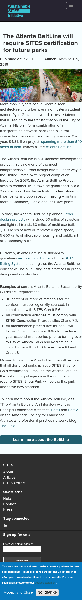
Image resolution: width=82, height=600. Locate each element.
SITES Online (14, 483)
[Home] (19, 11)
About (8, 472)
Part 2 (73, 410)
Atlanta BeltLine (58, 147)
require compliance (34, 258)
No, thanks (47, 592)
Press (7, 509)
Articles (9, 477)
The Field (7, 426)
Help (7, 498)
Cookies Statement (45, 582)
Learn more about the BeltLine (41, 439)
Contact (9, 504)
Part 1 (55, 410)
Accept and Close (18, 592)
